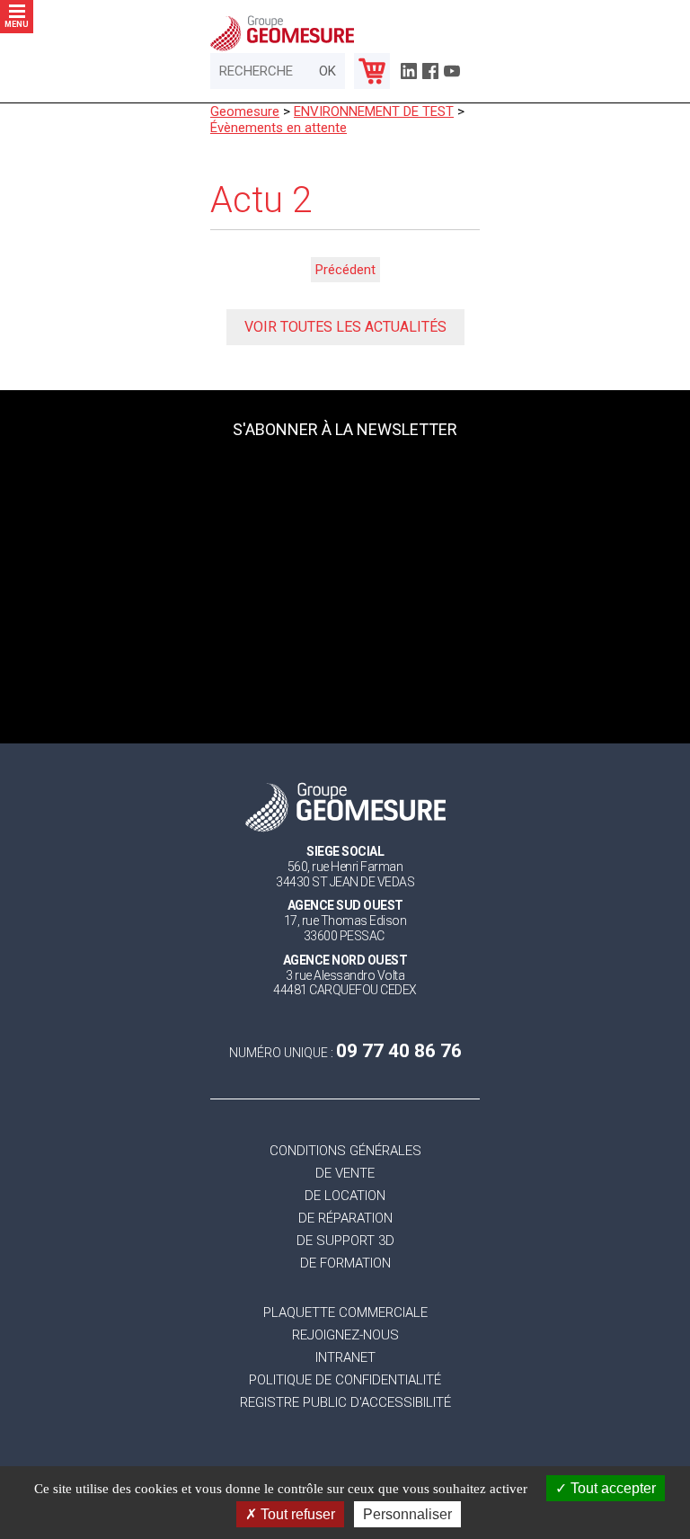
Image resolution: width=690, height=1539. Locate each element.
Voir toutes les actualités (345, 326)
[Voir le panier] (372, 71)
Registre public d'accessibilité (345, 1403)
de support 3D (345, 1241)
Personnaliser (407, 1514)
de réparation (345, 1218)
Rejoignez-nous (345, 1335)
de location (345, 1196)
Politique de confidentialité (345, 1380)
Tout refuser (296, 1514)
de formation (345, 1263)
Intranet (345, 1358)
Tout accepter (611, 1488)
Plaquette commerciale (345, 1313)
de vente (345, 1173)
